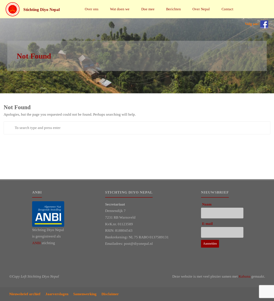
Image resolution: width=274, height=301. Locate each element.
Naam (206, 204)
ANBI (36, 243)
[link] (244, 9)
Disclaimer (110, 294)
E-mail (207, 224)
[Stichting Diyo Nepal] (13, 9)
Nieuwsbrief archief (24, 294)
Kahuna (244, 276)
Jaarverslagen (56, 294)
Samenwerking (85, 294)
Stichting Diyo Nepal (41, 9)
